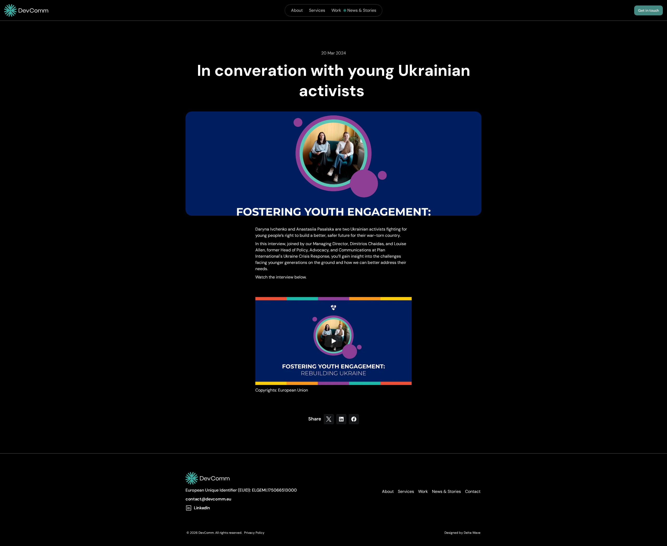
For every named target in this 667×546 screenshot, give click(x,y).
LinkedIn (202, 508)
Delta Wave (472, 533)
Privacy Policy (254, 533)
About (297, 10)
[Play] (333, 341)
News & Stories (361, 10)
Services (317, 10)
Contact (472, 491)
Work (336, 10)
